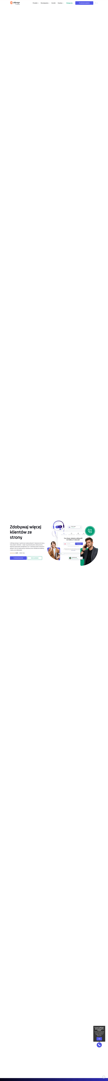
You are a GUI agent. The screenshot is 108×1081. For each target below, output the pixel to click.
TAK (99, 1038)
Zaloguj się (69, 3)
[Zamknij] (105, 1025)
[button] (99, 1044)
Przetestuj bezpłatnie (84, 3)
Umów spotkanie (34, 558)
